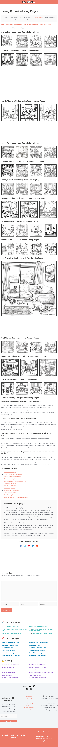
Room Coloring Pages (10, 472)
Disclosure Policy (29, 707)
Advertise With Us (44, 734)
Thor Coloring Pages (35, 645)
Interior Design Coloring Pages (12, 476)
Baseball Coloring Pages (36, 653)
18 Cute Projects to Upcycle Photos (40, 633)
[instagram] (27, 689)
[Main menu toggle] (3, 2)
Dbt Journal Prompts (7, 667)
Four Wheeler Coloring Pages (37, 647)
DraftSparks (39, 738)
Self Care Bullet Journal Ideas (37, 677)
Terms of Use (29, 701)
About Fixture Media (41, 732)
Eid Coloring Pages (7, 647)
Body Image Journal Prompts (37, 665)
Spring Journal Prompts (8, 672)
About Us (29, 696)
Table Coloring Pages (10, 492)
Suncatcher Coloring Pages (9, 645)
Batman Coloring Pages (8, 653)
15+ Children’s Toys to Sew (10, 626)
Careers (50, 732)
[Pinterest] (29, 546)
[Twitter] (25, 546)
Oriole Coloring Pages (8, 650)
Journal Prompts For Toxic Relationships (41, 672)
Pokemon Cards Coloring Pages (38, 642)
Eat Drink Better (47, 738)
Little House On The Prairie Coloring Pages (16, 497)
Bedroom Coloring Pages (11, 479)
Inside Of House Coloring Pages (13, 474)
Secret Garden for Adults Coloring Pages (15, 481)
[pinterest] (31, 689)
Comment (5, 580)
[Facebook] (21, 546)
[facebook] (34, 686)
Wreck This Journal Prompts (37, 667)
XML (31, 710)
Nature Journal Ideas (35, 675)
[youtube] (30, 686)
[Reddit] (37, 546)
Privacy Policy (29, 703)
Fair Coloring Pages (9, 488)
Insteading (48, 736)
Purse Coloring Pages (10, 495)
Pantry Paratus (44, 741)
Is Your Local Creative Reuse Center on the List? (14, 629)
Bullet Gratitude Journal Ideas (38, 670)
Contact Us (29, 698)
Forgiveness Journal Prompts (10, 665)
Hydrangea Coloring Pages (37, 650)
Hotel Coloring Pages (10, 483)
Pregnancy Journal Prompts (9, 677)
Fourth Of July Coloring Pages (10, 642)
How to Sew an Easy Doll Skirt (38, 626)
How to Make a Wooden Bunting (11, 633)
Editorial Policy (29, 705)
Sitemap (27, 710)
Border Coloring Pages (10, 485)
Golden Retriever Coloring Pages (11, 655)
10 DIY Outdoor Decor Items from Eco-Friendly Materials (41, 629)
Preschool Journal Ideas (8, 670)
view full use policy (39, 17)
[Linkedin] (33, 546)
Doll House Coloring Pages (11, 490)
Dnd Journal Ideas (6, 675)
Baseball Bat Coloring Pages (37, 655)
